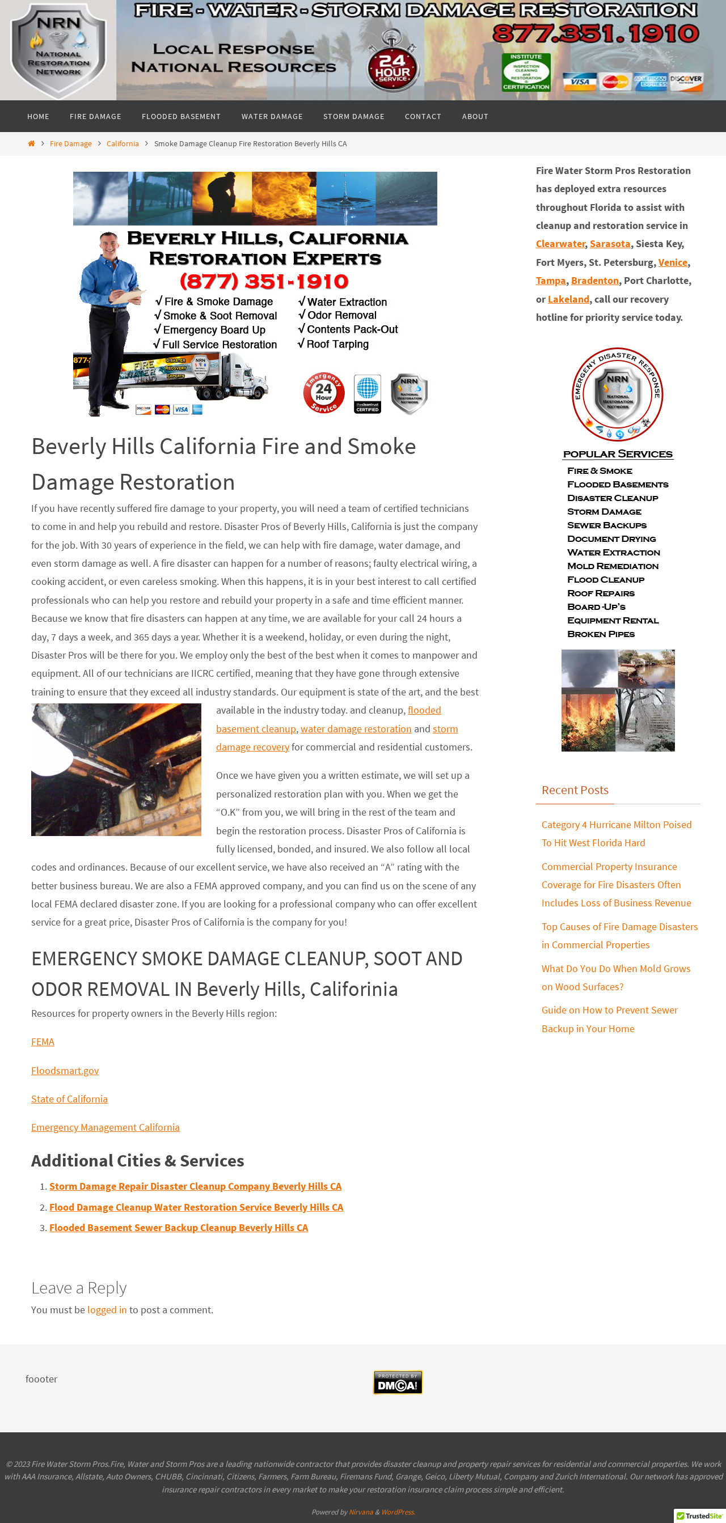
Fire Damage (71, 143)
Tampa (551, 280)
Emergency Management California (105, 1127)
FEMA (42, 1041)
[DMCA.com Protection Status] (398, 1391)
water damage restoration (356, 728)
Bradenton (595, 280)
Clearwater (560, 243)
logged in (107, 1309)
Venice (673, 262)
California (123, 143)
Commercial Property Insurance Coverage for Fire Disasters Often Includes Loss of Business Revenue (616, 885)
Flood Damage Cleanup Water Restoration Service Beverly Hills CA (196, 1207)
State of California (69, 1098)
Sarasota (610, 243)
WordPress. (398, 1512)
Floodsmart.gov (65, 1070)
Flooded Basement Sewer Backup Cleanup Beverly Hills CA (178, 1227)
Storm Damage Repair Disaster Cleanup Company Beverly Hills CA (195, 1186)
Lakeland (568, 299)
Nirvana (361, 1512)
